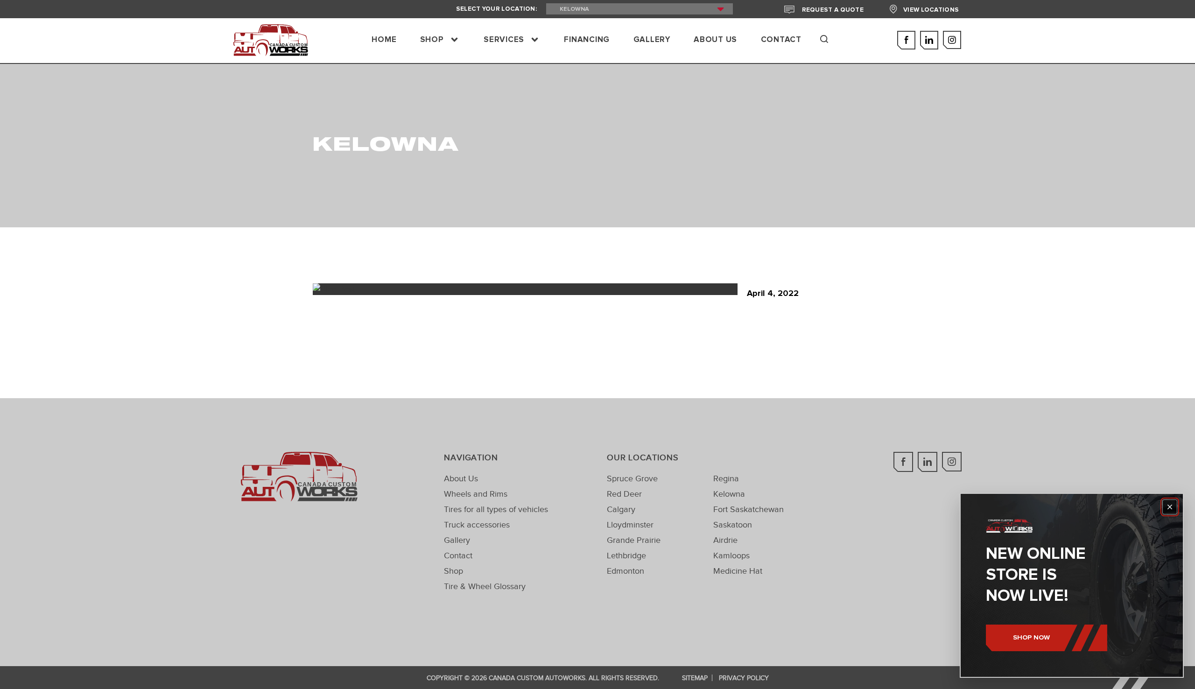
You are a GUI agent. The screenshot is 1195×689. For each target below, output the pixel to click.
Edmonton (625, 571)
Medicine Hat (737, 571)
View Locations (931, 10)
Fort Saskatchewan (748, 509)
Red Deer (624, 494)
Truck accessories (477, 524)
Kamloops (731, 555)
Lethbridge (626, 555)
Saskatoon (732, 524)
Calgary (621, 509)
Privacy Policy (744, 678)
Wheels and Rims (475, 494)
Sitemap (695, 678)
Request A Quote (832, 10)
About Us (461, 478)
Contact (458, 555)
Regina (726, 478)
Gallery (457, 540)
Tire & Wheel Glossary (485, 586)
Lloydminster (630, 524)
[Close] (1169, 506)
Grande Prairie (634, 540)
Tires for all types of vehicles (496, 509)
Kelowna (729, 494)
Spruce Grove (632, 478)
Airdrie (725, 540)
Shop (453, 571)
